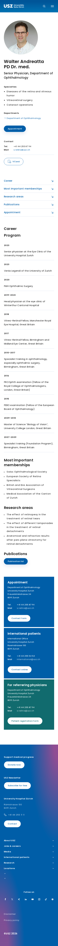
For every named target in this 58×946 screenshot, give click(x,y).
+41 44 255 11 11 (16, 814)
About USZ (9, 840)
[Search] (44, 6)
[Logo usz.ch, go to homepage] (14, 6)
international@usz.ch (28, 659)
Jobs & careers (12, 846)
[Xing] (19, 899)
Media (7, 851)
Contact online (19, 669)
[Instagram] (39, 899)
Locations (9, 868)
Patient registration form (25, 720)
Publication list (16, 561)
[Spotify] (53, 899)
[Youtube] (33, 899)
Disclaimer (10, 914)
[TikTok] (46, 899)
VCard (16, 161)
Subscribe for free (17, 785)
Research (9, 862)
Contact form (19, 618)
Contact (12, 823)
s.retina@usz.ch (22, 149)
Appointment (15, 128)
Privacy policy (11, 920)
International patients (16, 857)
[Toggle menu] (52, 6)
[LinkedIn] (26, 899)
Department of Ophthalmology (24, 118)
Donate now (14, 764)
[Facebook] (5, 899)
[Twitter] (12, 899)
